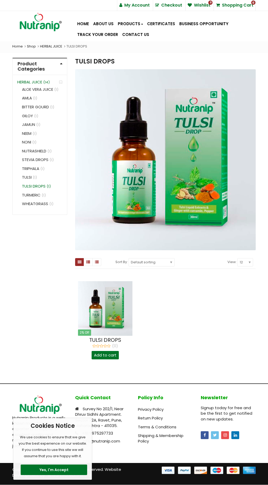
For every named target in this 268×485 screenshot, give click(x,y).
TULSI (27, 177)
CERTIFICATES (161, 23)
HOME (83, 23)
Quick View (107, 340)
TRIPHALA (30, 168)
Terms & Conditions (157, 427)
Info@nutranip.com (101, 441)
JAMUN (28, 124)
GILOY (27, 116)
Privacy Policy (151, 409)
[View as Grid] (79, 262)
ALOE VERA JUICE (37, 89)
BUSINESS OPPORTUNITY (203, 23)
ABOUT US (103, 23)
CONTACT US (135, 34)
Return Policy (150, 418)
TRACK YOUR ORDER (97, 34)
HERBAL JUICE (29, 82)
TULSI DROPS (34, 186)
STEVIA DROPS (35, 159)
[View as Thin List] (96, 262)
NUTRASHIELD (34, 151)
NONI (26, 142)
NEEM (26, 133)
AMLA (27, 98)
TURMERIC (31, 195)
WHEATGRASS (35, 203)
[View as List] (88, 262)
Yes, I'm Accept (54, 469)
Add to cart (105, 355)
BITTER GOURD (35, 107)
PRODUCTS (129, 23)
